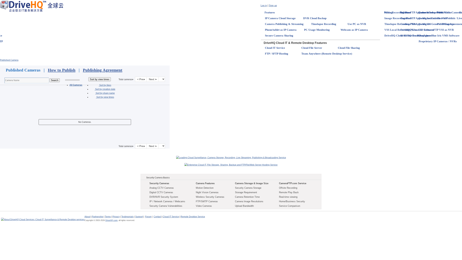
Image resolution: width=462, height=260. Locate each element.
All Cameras (75, 85)
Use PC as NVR (357, 24)
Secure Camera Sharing (279, 35)
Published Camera (9, 60)
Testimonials (127, 216)
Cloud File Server (311, 47)
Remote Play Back (289, 192)
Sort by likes (105, 85)
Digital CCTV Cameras (161, 192)
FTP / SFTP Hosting (276, 53)
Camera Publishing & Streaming (284, 24)
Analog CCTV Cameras (161, 188)
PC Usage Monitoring (317, 29)
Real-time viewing (288, 197)
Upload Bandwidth (244, 206)
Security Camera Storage (248, 188)
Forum (148, 216)
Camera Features (205, 183)
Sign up (273, 5)
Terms (108, 216)
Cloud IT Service (275, 47)
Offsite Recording (288, 188)
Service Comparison (289, 206)
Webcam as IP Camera (354, 29)
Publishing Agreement (102, 70)
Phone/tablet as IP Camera (281, 29)
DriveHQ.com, (111, 220)
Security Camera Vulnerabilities (165, 206)
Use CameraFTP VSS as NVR (436, 29)
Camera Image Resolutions (249, 201)
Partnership (97, 216)
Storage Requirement (246, 192)
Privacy (116, 216)
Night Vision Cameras (207, 192)
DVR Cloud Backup (314, 18)
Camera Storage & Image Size (251, 183)
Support (139, 216)
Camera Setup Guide (431, 12)
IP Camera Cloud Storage (280, 18)
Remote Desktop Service (193, 216)
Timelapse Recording (323, 24)
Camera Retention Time (247, 197)
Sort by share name (105, 93)
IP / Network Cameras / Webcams (167, 201)
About (87, 216)
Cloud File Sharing (349, 47)
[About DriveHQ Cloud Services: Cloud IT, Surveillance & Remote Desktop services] (42, 217)
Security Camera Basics (158, 177)
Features (270, 12)
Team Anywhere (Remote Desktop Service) (326, 53)
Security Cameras (159, 183)
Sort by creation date (105, 89)
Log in (264, 5)
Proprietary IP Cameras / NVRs (438, 41)
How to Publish (61, 70)
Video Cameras (204, 206)
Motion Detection (204, 188)
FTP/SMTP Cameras (207, 201)
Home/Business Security (292, 201)
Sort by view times (105, 97)
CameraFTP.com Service (292, 183)
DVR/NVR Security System (163, 197)
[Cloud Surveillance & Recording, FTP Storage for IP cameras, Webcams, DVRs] (32, 6)
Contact (157, 216)
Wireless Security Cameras (210, 197)
